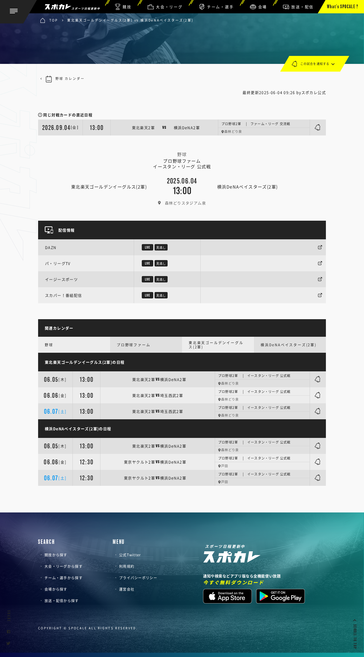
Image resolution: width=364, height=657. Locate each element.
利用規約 (126, 566)
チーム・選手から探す (64, 577)
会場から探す (56, 589)
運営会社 (126, 589)
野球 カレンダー (69, 78)
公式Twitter (130, 554)
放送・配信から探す (62, 600)
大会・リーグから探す (64, 566)
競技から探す (56, 554)
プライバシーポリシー (138, 577)
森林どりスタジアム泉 (185, 203)
